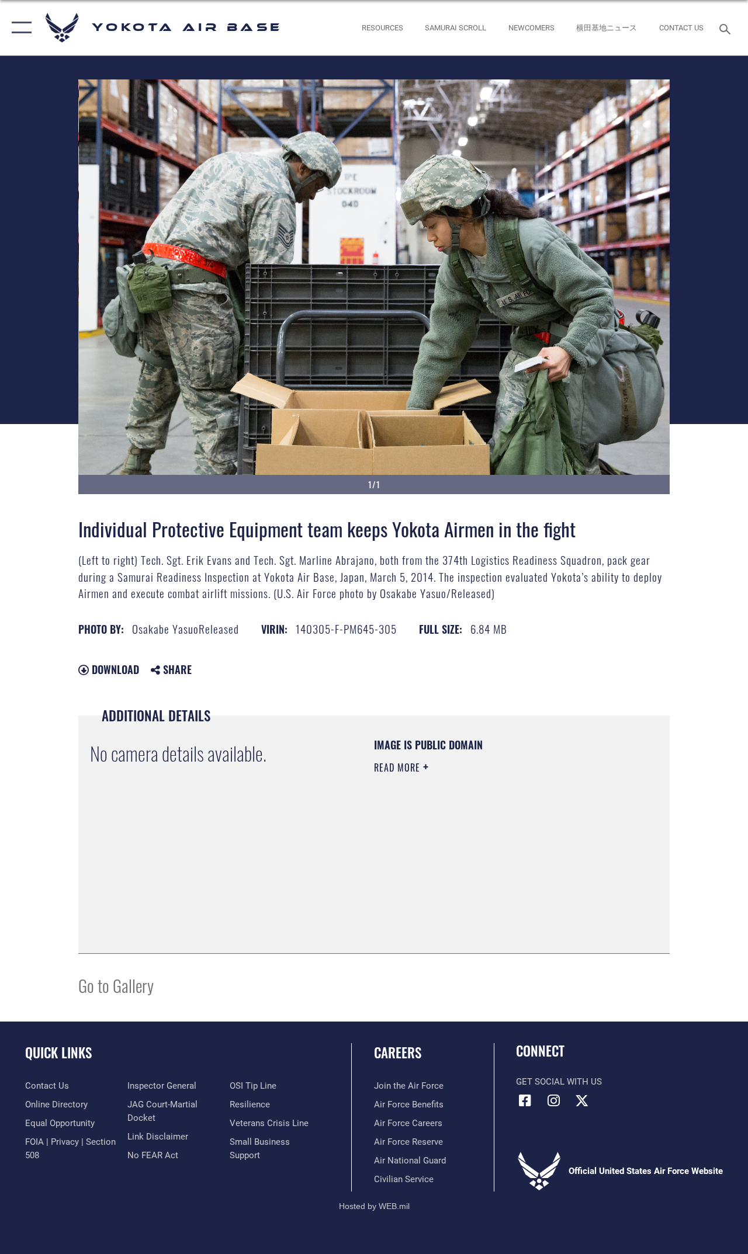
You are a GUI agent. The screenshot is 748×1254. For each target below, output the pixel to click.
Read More (398, 767)
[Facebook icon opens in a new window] (525, 1100)
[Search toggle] (727, 27)
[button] (19, 27)
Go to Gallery (116, 985)
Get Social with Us (559, 1081)
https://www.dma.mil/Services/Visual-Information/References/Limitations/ (478, 866)
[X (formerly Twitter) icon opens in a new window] (582, 1100)
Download (114, 669)
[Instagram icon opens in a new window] (553, 1100)
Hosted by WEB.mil (374, 1206)
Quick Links (58, 1052)
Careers (397, 1052)
